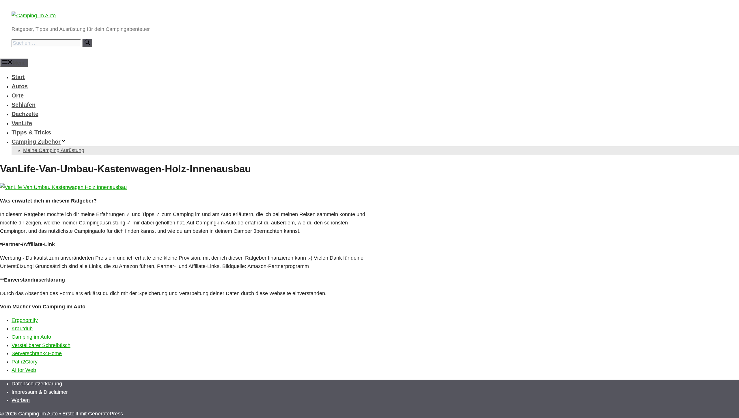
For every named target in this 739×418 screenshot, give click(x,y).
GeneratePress (105, 414)
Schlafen (24, 105)
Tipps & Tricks (31, 132)
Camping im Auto (31, 337)
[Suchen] (87, 43)
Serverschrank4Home (37, 353)
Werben (21, 400)
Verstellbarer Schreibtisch (41, 345)
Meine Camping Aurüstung (53, 150)
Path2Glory (25, 362)
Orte (18, 95)
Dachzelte (25, 114)
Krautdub (22, 328)
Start (18, 77)
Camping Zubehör (36, 141)
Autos (20, 86)
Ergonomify (25, 320)
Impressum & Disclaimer (40, 392)
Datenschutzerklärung (37, 384)
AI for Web (24, 370)
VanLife (22, 123)
